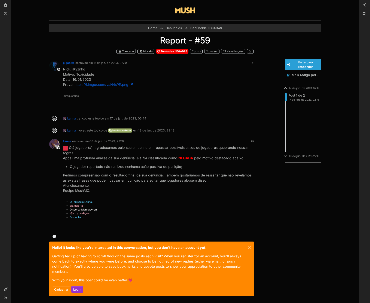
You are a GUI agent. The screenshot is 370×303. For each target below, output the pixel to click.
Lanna (71, 118)
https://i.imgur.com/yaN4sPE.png (101, 84)
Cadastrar (61, 289)
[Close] (249, 248)
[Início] (5, 5)
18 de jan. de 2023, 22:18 (107, 141)
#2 (252, 141)
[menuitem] (364, 5)
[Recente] (5, 13)
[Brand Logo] (185, 10)
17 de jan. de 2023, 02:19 (110, 62)
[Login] (364, 5)
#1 (253, 62)
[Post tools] (251, 104)
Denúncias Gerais (121, 130)
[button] (5, 289)
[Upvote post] (235, 104)
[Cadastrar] (364, 13)
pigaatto (69, 62)
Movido (147, 51)
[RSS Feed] (250, 51)
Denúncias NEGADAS (173, 51)
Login (77, 289)
